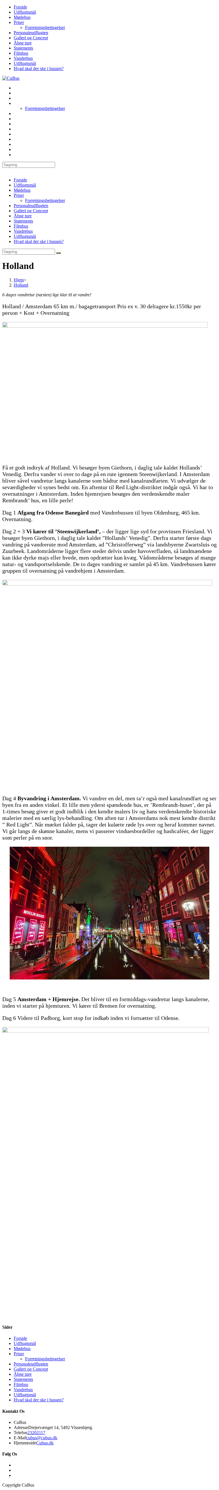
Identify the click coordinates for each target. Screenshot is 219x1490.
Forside (20, 7)
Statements (23, 48)
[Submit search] (58, 253)
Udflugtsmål (25, 12)
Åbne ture (23, 42)
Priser (19, 22)
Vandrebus (23, 58)
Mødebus (22, 17)
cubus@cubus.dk (41, 1437)
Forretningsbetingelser (45, 27)
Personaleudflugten (31, 32)
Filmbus (21, 53)
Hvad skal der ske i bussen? (39, 68)
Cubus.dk (45, 1442)
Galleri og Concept (31, 37)
